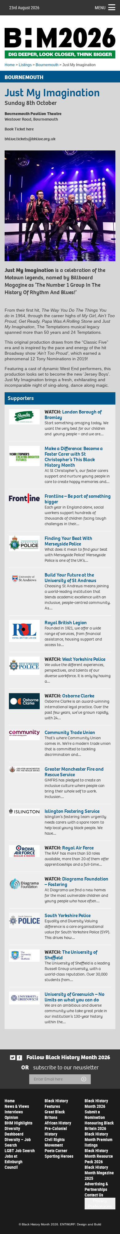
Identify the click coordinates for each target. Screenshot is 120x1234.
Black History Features (56, 1103)
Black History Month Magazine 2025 (99, 1172)
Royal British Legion (66, 622)
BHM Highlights (18, 1123)
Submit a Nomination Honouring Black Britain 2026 (99, 1120)
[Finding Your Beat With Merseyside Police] (24, 544)
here (30, 129)
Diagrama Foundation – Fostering (76, 882)
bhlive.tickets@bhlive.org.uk (30, 139)
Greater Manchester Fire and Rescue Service (74, 772)
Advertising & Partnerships (96, 1186)
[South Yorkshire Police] (24, 920)
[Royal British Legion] (24, 631)
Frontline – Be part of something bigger (78, 499)
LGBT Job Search (20, 1150)
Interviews (14, 1112)
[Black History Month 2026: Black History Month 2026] (60, 43)
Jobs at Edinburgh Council (13, 1161)
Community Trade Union (70, 732)
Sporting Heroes (59, 1156)
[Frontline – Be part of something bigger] (24, 498)
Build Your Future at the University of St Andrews (70, 578)
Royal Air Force (78, 848)
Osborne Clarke (78, 696)
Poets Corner (56, 1150)
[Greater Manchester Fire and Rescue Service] (24, 769)
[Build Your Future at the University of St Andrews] (24, 579)
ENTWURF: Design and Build (80, 1224)
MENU (100, 7)
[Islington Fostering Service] (24, 812)
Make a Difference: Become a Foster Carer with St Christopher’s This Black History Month (74, 456)
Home (10, 65)
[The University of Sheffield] (24, 955)
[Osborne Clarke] (24, 701)
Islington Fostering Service (72, 811)
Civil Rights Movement (55, 1142)
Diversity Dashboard (14, 1131)
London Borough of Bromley (73, 415)
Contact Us (94, 1195)
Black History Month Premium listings (98, 1139)
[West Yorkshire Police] (24, 666)
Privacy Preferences (100, 1203)
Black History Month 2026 (96, 1103)
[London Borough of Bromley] (24, 417)
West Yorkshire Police (83, 659)
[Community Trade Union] (24, 735)
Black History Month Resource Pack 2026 (99, 1156)
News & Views (17, 1106)
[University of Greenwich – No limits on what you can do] (24, 998)
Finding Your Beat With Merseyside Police (68, 541)
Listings (25, 65)
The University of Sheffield (71, 955)
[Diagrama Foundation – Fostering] (24, 883)
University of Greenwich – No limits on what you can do (74, 997)
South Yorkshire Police (67, 915)
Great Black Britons (55, 1114)
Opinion (11, 1117)
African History (58, 1123)
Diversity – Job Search (18, 1142)
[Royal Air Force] (24, 851)
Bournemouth (47, 65)
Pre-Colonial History (56, 1131)
